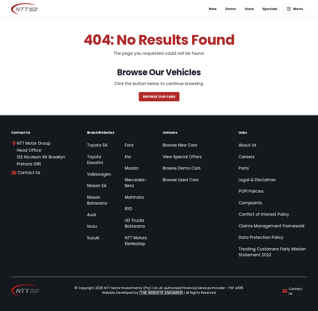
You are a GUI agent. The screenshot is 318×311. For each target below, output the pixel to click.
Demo (230, 9)
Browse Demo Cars (182, 168)
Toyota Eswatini (95, 160)
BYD (128, 209)
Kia (128, 157)
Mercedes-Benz (136, 183)
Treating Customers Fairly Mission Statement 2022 (272, 252)
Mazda (131, 168)
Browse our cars (159, 96)
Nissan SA (96, 185)
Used (249, 9)
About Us (247, 145)
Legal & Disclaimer (257, 180)
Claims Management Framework (271, 226)
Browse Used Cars (181, 180)
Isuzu (92, 226)
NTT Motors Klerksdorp (136, 241)
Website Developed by (142, 292)
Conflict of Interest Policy (264, 214)
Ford (129, 145)
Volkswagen (99, 174)
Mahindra (134, 197)
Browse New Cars (180, 145)
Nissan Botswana (97, 200)
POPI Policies (251, 191)
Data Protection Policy (261, 237)
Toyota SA (97, 145)
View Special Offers (182, 157)
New (213, 9)
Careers (246, 157)
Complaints (250, 203)
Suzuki (93, 238)
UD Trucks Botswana (135, 223)
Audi (91, 215)
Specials (269, 9)
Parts (244, 168)
